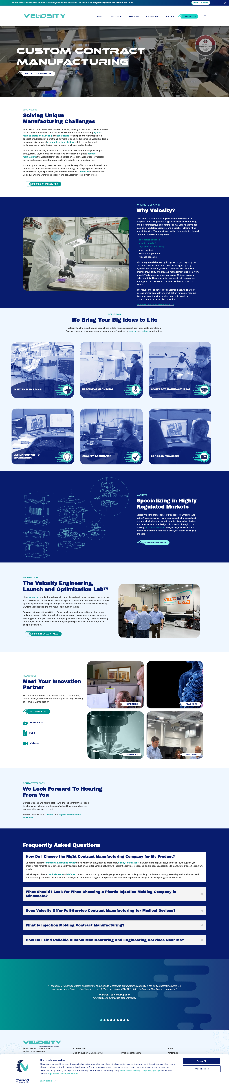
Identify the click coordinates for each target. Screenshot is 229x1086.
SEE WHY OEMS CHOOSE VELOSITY (155, 305)
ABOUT (172, 1049)
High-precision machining (151, 247)
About (100, 16)
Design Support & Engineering (88, 1053)
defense (146, 331)
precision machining (42, 136)
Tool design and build (149, 240)
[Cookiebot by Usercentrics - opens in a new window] (22, 1081)
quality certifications (128, 863)
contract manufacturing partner (60, 863)
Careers (169, 16)
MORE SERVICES (130, 1049)
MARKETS (173, 1053)
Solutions (116, 16)
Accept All (201, 1061)
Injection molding (147, 243)
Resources (152, 16)
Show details (46, 1081)
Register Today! (200, 3)
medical (133, 331)
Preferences (200, 1069)
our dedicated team (154, 527)
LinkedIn (49, 814)
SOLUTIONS (79, 1049)
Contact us (83, 172)
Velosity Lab (33, 597)
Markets (134, 16)
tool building (63, 136)
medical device (55, 874)
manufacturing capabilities (60, 142)
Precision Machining (131, 1053)
